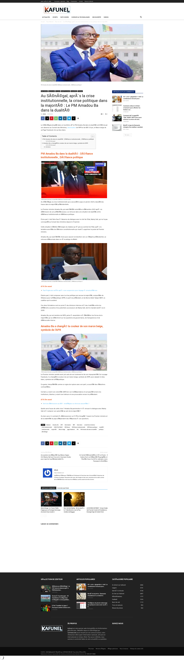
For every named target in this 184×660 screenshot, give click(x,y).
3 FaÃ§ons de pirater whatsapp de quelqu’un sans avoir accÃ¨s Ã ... (97, 604)
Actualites (46, 17)
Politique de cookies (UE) (136, 648)
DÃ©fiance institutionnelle (78, 427)
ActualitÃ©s (73, 91)
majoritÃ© (54, 429)
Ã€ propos (91, 648)
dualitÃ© (101, 427)
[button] (141, 17)
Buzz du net (58, 22)
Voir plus (127, 135)
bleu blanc (79, 425)
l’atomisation (71, 127)
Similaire (48, 147)
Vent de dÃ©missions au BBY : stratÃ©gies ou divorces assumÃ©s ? (66, 403)
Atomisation (68, 425)
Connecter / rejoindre (59, 1)
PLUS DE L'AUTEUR (63, 488)
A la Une (58, 91)
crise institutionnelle (47, 427)
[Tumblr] (65, 118)
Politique (80, 91)
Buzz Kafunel (49, 22)
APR (62, 425)
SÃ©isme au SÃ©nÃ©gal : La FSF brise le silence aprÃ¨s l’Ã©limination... (61, 588)
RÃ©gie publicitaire (113, 648)
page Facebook (71, 429)
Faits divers (64, 17)
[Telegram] (69, 118)
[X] (47, 118)
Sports (55, 17)
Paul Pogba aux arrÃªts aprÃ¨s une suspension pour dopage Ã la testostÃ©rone (70, 290)
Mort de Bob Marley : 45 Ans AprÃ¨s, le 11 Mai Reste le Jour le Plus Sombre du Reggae (74, 510)
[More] (78, 118)
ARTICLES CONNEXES (48, 488)
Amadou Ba (55, 425)
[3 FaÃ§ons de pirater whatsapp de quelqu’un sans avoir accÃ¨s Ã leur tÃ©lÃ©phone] (81, 605)
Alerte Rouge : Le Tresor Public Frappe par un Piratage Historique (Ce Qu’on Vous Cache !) (50, 510)
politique (101, 429)
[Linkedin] (60, 118)
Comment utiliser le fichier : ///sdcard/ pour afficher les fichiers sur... (131, 107)
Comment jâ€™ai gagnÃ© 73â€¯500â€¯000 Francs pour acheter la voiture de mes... (132, 117)
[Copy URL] (74, 118)
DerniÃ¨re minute (65, 91)
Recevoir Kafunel (89, 1)
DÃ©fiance (67, 427)
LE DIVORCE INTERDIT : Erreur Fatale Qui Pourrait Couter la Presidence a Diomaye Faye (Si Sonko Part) (97, 510)
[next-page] (45, 516)
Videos (106, 17)
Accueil (43, 22)
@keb (44, 114)
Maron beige (62, 429)
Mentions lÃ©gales (101, 648)
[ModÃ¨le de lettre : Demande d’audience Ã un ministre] (81, 596)
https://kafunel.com (59, 472)
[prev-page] (42, 516)
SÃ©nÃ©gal (44, 431)
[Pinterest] (51, 118)
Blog (68, 1)
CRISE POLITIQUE (58, 427)
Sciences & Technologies (80, 17)
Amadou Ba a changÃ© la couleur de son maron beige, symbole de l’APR (65, 143)
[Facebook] (43, 118)
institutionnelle (45, 429)
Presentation (74, 1)
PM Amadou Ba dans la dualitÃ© (88, 429)
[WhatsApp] (56, 118)
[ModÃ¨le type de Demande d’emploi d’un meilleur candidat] (117, 127)
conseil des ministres (89, 425)
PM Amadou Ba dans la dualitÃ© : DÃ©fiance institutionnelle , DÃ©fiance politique (68, 139)
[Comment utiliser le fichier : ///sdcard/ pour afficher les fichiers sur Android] (117, 108)
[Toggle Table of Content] (92, 136)
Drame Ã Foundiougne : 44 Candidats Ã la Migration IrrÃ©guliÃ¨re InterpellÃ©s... (61, 597)
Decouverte (96, 17)
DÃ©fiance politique (92, 427)
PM (77, 429)
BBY (74, 425)
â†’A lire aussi (51, 141)
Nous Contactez (124, 648)
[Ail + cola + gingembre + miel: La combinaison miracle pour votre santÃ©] (117, 99)
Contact (81, 1)
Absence (48, 425)
